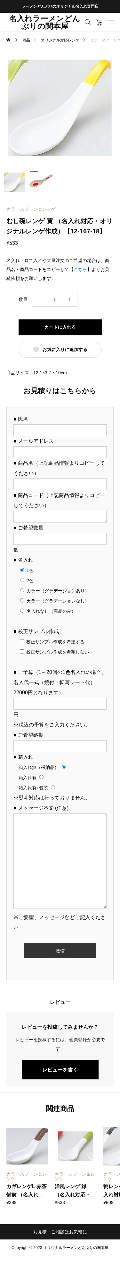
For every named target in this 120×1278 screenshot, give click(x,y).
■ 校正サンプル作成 (36, 631)
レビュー (60, 1002)
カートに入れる (60, 327)
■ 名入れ (23, 560)
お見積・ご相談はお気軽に (60, 1231)
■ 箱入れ (23, 757)
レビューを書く (60, 1069)
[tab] (60, 1002)
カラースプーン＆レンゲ (31, 209)
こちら (80, 269)
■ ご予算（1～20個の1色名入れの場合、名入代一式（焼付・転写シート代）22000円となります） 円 (59, 693)
